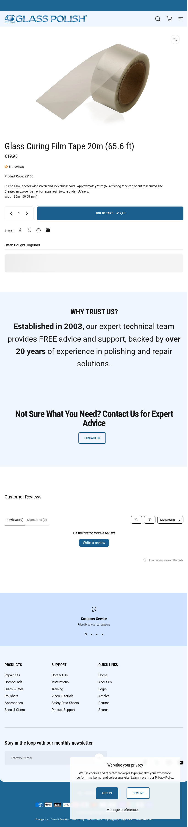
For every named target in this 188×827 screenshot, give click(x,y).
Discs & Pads (14, 689)
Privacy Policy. (164, 777)
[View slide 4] (102, 634)
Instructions (60, 682)
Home (102, 675)
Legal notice (126, 819)
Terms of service (94, 819)
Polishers (11, 696)
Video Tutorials (63, 696)
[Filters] (149, 520)
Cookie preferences (143, 819)
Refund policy (78, 819)
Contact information (60, 819)
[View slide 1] (85, 634)
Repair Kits (12, 675)
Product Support (63, 710)
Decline (138, 793)
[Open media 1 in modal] (175, 39)
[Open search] (136, 520)
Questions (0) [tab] (37, 520)
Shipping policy (111, 819)
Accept (107, 793)
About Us (105, 682)
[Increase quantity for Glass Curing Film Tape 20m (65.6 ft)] (28, 213)
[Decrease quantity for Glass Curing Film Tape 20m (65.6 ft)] (10, 213)
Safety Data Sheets (65, 703)
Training (57, 689)
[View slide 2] (91, 634)
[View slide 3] (97, 634)
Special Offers (15, 710)
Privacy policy (42, 819)
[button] (7, 167)
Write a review (94, 543)
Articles (104, 696)
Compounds (13, 682)
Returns (103, 703)
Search (103, 710)
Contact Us (60, 675)
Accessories (14, 703)
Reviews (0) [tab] (14, 520)
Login (102, 689)
